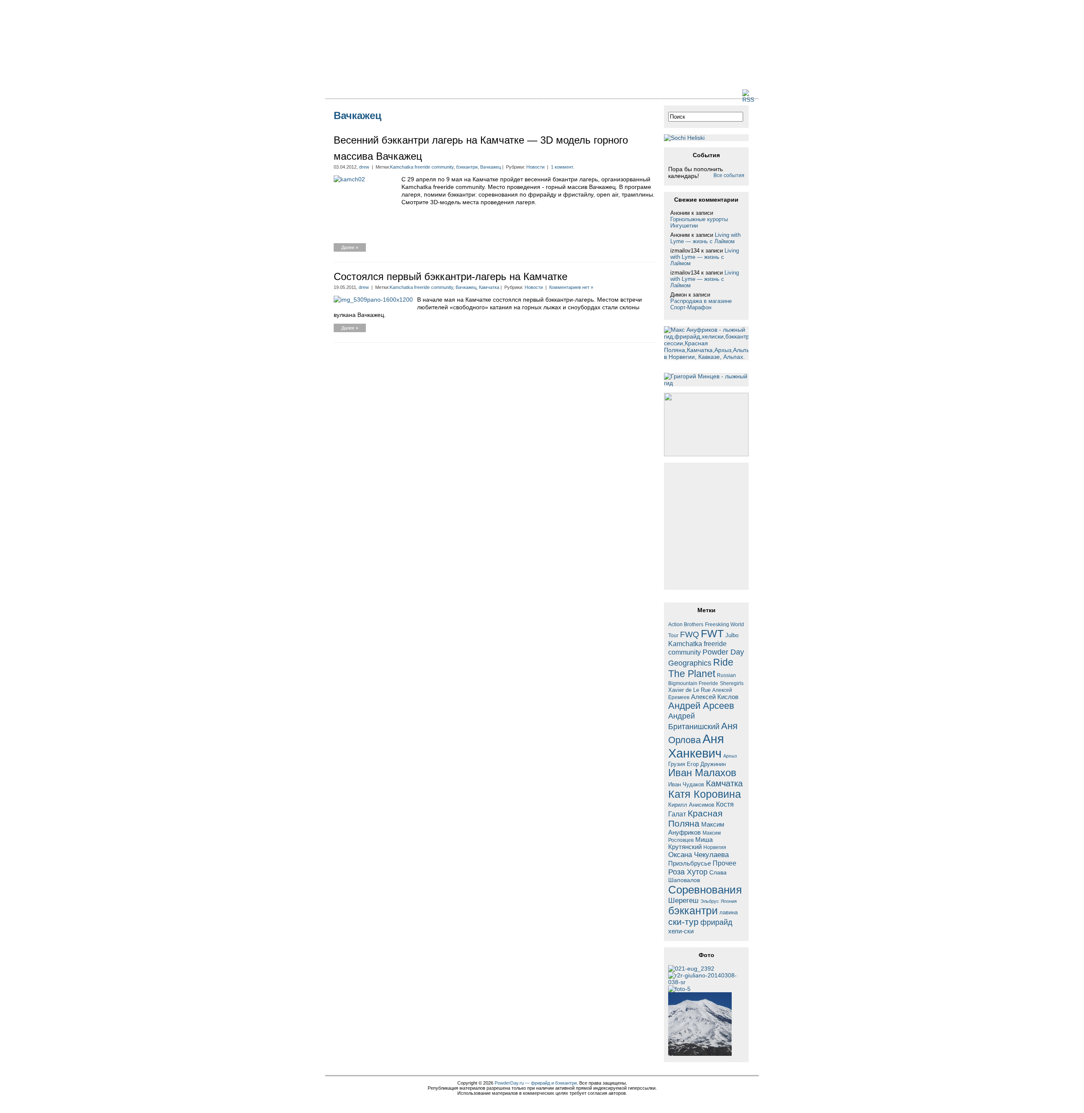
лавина (728, 912)
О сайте (642, 93)
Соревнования (705, 889)
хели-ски (681, 931)
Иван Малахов (702, 772)
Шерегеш (683, 901)
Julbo (731, 635)
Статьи (410, 93)
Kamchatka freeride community (422, 166)
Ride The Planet (700, 668)
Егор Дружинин (706, 764)
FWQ (689, 634)
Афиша (527, 93)
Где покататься (598, 93)
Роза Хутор (688, 871)
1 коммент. (562, 166)
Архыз (730, 755)
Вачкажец (490, 166)
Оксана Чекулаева (698, 854)
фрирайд (716, 922)
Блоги (441, 93)
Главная (342, 93)
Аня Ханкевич (696, 746)
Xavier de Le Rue (689, 690)
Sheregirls (732, 683)
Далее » (349, 247)
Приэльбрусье (689, 863)
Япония (729, 901)
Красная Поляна (695, 818)
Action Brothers (685, 624)
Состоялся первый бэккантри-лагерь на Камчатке (450, 276)
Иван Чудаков (686, 784)
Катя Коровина (704, 794)
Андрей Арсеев (701, 705)
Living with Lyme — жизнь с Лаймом (705, 238)
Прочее (724, 863)
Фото (468, 93)
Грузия (676, 764)
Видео (496, 93)
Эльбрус (709, 901)
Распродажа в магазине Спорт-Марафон (701, 304)
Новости (377, 93)
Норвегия (714, 847)
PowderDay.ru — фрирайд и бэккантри (536, 1082)
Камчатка (489, 287)
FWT (712, 633)
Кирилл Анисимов (691, 805)
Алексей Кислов (714, 696)
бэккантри (467, 166)
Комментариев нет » (571, 287)
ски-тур (683, 922)
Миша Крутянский (690, 843)
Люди (557, 93)
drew (364, 166)
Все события (728, 175)
